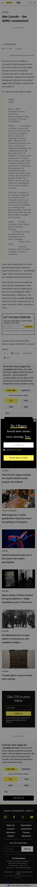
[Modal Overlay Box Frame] (18, 443)
